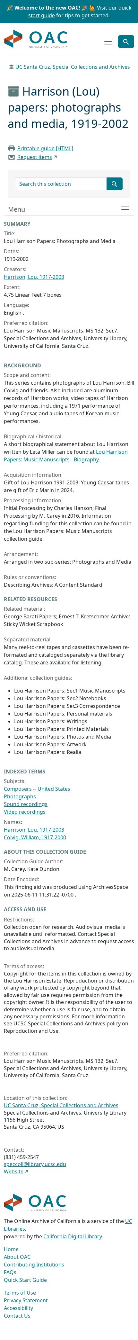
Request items (34, 157)
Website (13, 1171)
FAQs (10, 1272)
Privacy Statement (26, 1300)
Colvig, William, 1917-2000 (35, 837)
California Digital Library (72, 1236)
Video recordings (25, 811)
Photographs (20, 796)
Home (11, 1249)
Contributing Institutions (34, 1264)
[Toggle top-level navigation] (108, 41)
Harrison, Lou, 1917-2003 (34, 276)
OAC (36, 39)
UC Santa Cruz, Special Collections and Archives (72, 66)
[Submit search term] (115, 183)
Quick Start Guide (25, 1279)
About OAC (17, 1256)
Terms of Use (20, 1292)
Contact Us (17, 1315)
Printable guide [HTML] (45, 148)
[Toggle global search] (126, 41)
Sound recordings (25, 804)
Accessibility (18, 1308)
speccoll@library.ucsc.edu (35, 1164)
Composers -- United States (37, 788)
